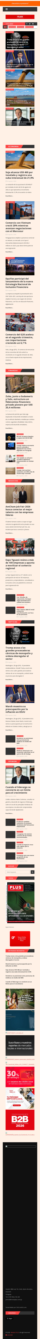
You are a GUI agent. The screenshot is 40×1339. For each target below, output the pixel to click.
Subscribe (10, 1335)
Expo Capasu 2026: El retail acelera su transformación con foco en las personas (25, 612)
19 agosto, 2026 (22, 453)
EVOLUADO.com (21, 1307)
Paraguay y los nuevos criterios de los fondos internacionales (24, 835)
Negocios (10, 486)
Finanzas (10, 376)
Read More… (9, 196)
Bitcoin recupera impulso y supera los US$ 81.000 (25, 437)
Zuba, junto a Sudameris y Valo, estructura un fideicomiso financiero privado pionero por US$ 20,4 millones (19, 402)
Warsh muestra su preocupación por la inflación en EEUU (17, 709)
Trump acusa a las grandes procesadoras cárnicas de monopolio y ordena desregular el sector (19, 653)
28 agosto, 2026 (11, 181)
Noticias (12, 27)
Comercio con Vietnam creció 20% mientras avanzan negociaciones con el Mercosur (18, 227)
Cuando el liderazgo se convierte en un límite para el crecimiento (18, 790)
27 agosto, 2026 (22, 617)
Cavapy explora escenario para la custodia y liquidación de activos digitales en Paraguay (25, 448)
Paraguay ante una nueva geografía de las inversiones (25, 857)
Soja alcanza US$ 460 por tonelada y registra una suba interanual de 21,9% (20, 175)
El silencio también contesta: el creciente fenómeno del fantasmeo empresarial (25, 824)
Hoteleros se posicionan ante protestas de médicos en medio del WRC (25, 740)
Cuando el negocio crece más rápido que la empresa (25, 846)
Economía (29, 27)
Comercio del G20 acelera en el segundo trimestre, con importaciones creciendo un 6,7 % (19, 338)
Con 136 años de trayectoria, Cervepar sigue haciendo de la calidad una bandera (24, 599)
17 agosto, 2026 (22, 861)
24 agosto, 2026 (22, 839)
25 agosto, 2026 (11, 411)
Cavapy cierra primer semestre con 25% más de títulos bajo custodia (25, 471)
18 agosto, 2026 (22, 465)
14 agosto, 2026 (22, 476)
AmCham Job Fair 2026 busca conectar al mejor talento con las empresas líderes (19, 510)
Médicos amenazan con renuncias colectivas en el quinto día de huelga (25, 752)
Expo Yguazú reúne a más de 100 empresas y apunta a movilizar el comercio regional (20, 564)
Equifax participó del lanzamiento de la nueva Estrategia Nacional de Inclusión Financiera (19, 283)
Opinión (10, 108)
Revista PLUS (15, 1332)
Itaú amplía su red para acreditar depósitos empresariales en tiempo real (25, 460)
